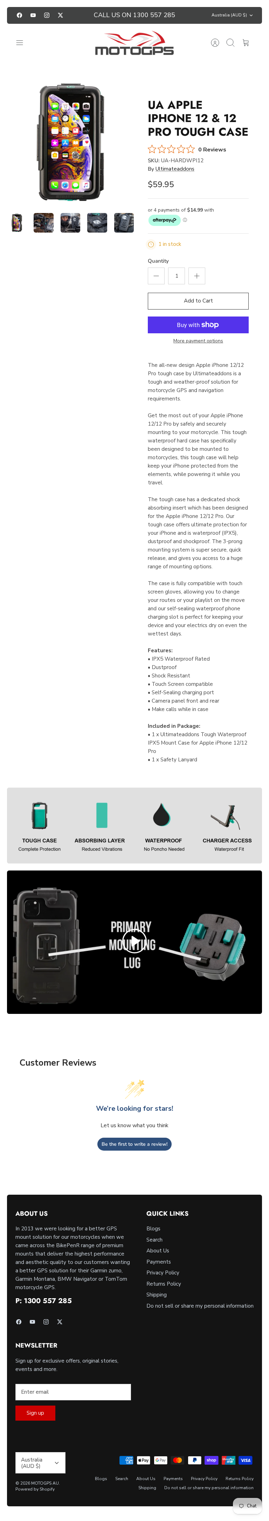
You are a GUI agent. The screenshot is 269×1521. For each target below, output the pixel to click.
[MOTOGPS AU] (134, 43)
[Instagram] (47, 15)
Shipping (156, 1294)
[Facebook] (19, 15)
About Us (157, 1250)
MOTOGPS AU (45, 1483)
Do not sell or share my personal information (200, 1305)
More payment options (198, 341)
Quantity (158, 260)
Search (154, 1239)
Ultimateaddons (175, 168)
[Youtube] (33, 15)
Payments (158, 1261)
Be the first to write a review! (134, 1144)
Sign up (35, 1412)
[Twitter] (60, 15)
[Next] (189, 15)
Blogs (153, 1228)
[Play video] (134, 942)
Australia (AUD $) (229, 15)
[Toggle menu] (23, 42)
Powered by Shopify (35, 1489)
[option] (70, 142)
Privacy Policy (162, 1272)
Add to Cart (198, 300)
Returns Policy (163, 1283)
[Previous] (80, 15)
